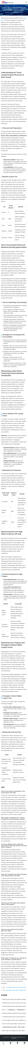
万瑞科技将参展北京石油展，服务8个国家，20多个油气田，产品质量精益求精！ (14, 1027)
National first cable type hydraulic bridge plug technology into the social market (14, 999)
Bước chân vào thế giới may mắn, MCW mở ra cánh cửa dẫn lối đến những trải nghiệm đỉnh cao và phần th (14, 1030)
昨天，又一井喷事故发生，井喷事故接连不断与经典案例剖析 (14, 1009)
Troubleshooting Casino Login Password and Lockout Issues (14, 1016)
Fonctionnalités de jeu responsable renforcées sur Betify (14, 1006)
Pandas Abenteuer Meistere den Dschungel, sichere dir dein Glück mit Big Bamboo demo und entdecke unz (14, 1013)
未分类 (8, 12)
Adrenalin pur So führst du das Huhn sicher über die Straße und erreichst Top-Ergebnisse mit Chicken (14, 1003)
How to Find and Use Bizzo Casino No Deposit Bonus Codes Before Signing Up (14, 1023)
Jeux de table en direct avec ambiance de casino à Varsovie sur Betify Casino (14, 1020)
